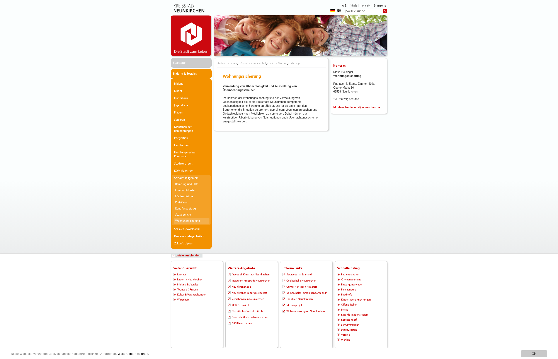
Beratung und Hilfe (186, 184)
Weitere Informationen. (133, 353)
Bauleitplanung (350, 274)
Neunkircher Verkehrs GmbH (248, 311)
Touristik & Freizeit (187, 289)
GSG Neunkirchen (242, 323)
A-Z (344, 5)
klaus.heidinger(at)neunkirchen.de (359, 107)
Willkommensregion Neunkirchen (305, 311)
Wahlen (345, 339)
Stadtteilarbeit (183, 163)
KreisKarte (181, 202)
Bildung (179, 84)
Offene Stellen (349, 304)
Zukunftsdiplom (183, 243)
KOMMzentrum (183, 171)
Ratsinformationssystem (354, 314)
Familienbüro (182, 145)
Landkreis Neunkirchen (299, 299)
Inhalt (353, 5)
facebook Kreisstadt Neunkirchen (251, 274)
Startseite (380, 5)
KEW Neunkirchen (242, 305)
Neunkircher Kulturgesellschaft (249, 292)
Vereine (345, 334)
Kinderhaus (181, 98)
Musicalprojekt (294, 305)
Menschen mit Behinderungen (183, 129)
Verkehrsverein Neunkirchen (248, 299)
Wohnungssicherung (187, 221)
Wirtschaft (183, 299)
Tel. (335, 99)
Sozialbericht (183, 214)
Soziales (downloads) (187, 229)
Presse (344, 309)
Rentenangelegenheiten (189, 236)
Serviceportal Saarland (299, 274)
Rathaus (181, 274)
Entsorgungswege (351, 284)
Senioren (179, 120)
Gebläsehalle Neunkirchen (301, 280)
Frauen (178, 112)
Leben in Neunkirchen (189, 279)
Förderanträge (184, 196)
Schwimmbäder (350, 324)
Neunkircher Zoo (241, 286)
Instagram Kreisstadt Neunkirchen (251, 280)
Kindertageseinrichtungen (356, 299)
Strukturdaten (349, 329)
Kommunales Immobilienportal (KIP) (306, 292)
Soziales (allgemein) (186, 178)
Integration (181, 138)
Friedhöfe (346, 294)
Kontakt (365, 5)
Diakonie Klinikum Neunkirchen (250, 317)
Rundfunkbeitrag (185, 208)
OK (534, 353)
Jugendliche (181, 105)
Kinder (178, 91)
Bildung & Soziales (185, 74)
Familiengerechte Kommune (185, 154)
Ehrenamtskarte (185, 190)
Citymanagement (351, 279)
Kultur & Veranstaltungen (191, 294)
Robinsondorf (349, 319)
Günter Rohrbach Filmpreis (301, 286)
